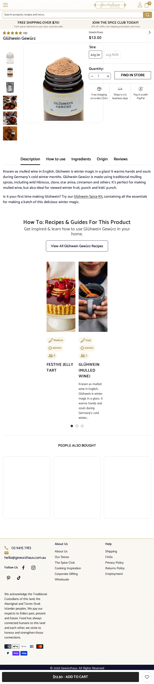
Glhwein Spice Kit (88, 197)
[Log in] (140, 5)
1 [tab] (72, 426)
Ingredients (81, 159)
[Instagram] (33, 567)
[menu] (5, 5)
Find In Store (133, 75)
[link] (14, 33)
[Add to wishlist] (147, 677)
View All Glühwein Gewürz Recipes (77, 246)
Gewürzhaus (96, 32)
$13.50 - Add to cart (70, 677)
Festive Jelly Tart (60, 367)
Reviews (121, 159)
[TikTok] (19, 577)
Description (30, 159)
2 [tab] (77, 426)
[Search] (77, 15)
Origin (102, 159)
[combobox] (72, 15)
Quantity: (96, 69)
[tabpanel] (61, 320)
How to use (55, 159)
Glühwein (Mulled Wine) (89, 370)
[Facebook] (23, 567)
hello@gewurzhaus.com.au (25, 557)
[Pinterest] (8, 578)
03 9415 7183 (21, 548)
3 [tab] (82, 426)
